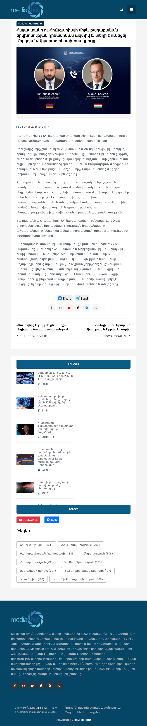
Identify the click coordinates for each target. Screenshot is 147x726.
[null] (64, 298)
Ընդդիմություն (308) (98, 553)
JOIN (53, 520)
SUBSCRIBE (30, 520)
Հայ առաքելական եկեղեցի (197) (88, 571)
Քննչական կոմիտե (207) (38, 571)
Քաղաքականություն (30, 23)
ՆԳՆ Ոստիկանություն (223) (82, 562)
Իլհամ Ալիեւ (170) (32, 579)
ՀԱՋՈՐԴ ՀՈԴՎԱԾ (113, 336)
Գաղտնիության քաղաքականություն (93, 708)
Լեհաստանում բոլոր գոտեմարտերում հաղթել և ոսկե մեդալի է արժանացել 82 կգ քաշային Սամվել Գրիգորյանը (54, 457)
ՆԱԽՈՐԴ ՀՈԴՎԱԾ (34, 336)
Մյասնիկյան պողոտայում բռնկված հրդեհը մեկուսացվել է (55, 485)
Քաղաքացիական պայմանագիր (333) (47, 553)
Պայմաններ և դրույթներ (83, 712)
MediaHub (42, 708)
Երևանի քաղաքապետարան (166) (78, 579)
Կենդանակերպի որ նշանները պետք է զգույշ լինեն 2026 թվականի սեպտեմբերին (54, 401)
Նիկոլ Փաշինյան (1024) (36, 545)
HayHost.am (82, 720)
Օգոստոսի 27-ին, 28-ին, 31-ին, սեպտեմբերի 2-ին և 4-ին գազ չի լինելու (55, 376)
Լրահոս (73, 364)
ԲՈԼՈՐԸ (73, 509)
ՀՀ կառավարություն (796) (80, 545)
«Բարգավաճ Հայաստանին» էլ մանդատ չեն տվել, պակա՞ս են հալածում (56, 427)
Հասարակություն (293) (37, 562)
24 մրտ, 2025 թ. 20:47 (34, 126)
